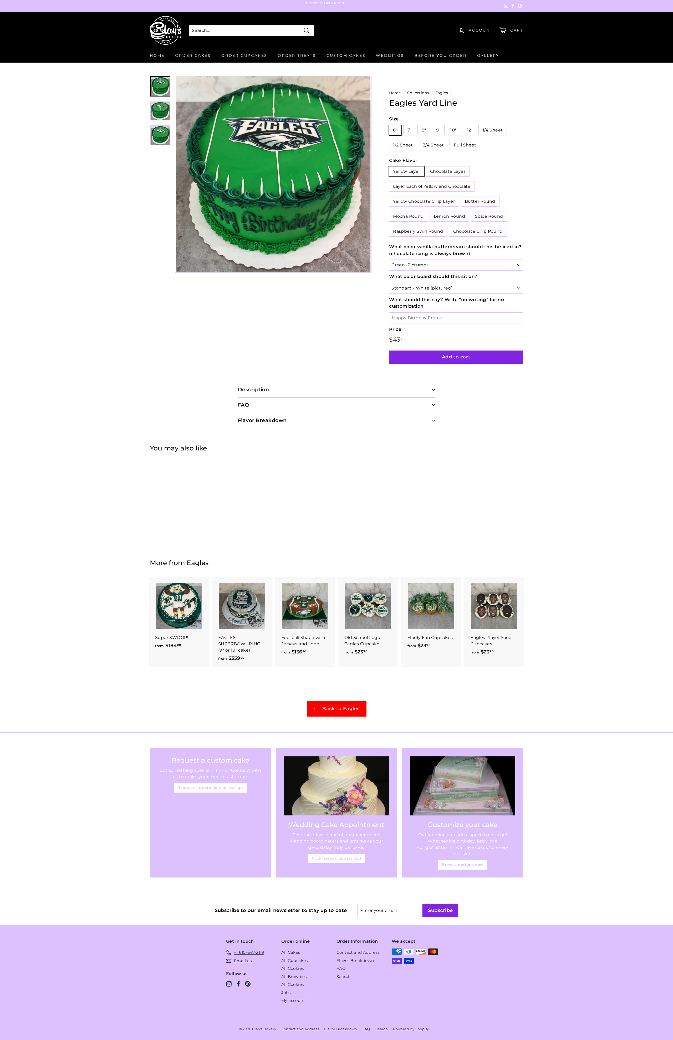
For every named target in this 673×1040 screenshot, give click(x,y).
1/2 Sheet (403, 145)
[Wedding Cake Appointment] (336, 785)
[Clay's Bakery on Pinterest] (248, 984)
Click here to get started (336, 858)
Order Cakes (193, 55)
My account (293, 1000)
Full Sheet (465, 145)
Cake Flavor (403, 160)
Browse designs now (462, 864)
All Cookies (292, 968)
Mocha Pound (408, 216)
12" (470, 130)
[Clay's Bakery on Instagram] (229, 984)
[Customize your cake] (462, 785)
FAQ (341, 968)
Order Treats (297, 55)
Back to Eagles (340, 709)
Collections (418, 93)
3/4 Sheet (433, 145)
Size (394, 118)
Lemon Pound (449, 216)
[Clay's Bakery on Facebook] (238, 984)
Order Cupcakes (244, 55)
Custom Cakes (346, 55)
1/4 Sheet (493, 130)
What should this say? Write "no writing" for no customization (446, 303)
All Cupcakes (294, 960)
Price (395, 329)
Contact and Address (358, 952)
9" (438, 130)
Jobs (286, 992)
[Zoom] (273, 174)
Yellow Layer (406, 171)
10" (453, 130)
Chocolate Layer (447, 171)
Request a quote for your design (210, 787)
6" (395, 130)
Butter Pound (480, 201)
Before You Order (441, 55)
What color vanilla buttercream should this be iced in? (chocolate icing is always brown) (455, 250)
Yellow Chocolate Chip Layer (424, 201)
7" (409, 130)
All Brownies (294, 976)
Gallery (488, 55)
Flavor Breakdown (355, 960)
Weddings (390, 55)
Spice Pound (489, 216)
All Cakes (290, 952)
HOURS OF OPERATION (325, 3)
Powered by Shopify (411, 1029)
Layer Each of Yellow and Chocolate (432, 186)
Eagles (441, 93)
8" (424, 130)
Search (343, 976)
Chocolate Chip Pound (478, 231)
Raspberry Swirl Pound (418, 231)
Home (157, 55)
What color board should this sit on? (433, 276)
